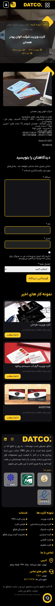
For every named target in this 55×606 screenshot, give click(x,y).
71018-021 (29, 579)
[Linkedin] (5, 439)
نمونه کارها (36, 24)
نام (48, 224)
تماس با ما (46, 553)
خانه (45, 24)
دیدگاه (46, 177)
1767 (38, 575)
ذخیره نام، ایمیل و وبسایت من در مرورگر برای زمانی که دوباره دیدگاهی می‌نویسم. (29, 257)
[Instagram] (12, 439)
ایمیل (47, 238)
